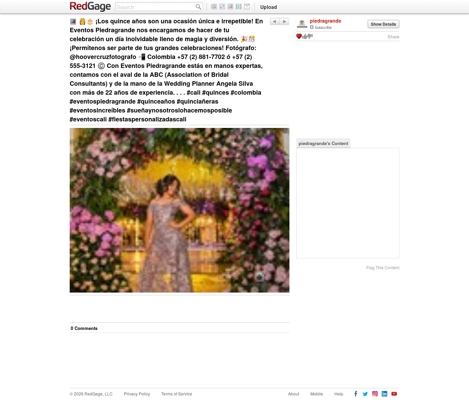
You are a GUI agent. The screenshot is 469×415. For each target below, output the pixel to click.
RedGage (91, 6)
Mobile (316, 393)
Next (274, 21)
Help (338, 393)
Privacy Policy (137, 393)
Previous (284, 21)
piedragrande (325, 20)
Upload (268, 6)
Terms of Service (176, 393)
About (293, 393)
